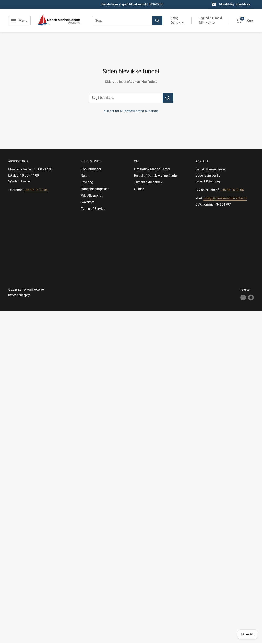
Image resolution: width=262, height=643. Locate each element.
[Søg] (157, 20)
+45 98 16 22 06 (36, 190)
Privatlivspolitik (92, 195)
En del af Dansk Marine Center (156, 176)
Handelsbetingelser (94, 189)
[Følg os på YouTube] (251, 297)
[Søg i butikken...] (168, 98)
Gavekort (87, 202)
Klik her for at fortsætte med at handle (131, 111)
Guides (139, 189)
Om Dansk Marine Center (152, 169)
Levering (87, 182)
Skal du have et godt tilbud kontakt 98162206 (132, 4)
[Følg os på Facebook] (243, 297)
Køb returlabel (91, 169)
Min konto (207, 23)
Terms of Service (93, 209)
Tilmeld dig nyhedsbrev (234, 4)
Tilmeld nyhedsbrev (148, 182)
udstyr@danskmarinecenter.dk (225, 198)
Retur (84, 176)
